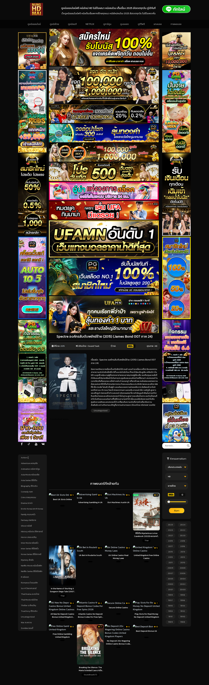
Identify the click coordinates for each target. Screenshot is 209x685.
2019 (170, 540)
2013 (170, 557)
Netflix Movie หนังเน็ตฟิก (31, 565)
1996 (182, 600)
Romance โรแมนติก (29, 582)
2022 (182, 530)
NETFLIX (90, 24)
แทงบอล (158, 24)
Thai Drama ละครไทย (30, 594)
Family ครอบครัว (28, 514)
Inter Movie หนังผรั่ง (29, 542)
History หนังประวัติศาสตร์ (32, 531)
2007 (170, 573)
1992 (182, 611)
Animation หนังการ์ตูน (30, 469)
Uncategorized (28, 616)
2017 (170, 546)
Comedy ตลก (27, 491)
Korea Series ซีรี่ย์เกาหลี (31, 554)
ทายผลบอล (176, 24)
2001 (170, 589)
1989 (170, 621)
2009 (170, 567)
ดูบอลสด (124, 24)
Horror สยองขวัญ (28, 537)
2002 (183, 584)
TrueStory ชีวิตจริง (29, 611)
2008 (183, 567)
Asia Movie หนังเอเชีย (30, 474)
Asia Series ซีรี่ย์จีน (29, 480)
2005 (170, 578)
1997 (170, 600)
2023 (170, 530)
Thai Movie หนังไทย (29, 599)
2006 (183, 573)
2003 (170, 584)
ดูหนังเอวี (72, 24)
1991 (170, 616)
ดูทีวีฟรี (141, 24)
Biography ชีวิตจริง (29, 486)
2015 (62, 346)
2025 (170, 524)
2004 (183, 578)
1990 (182, 616)
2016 (182, 546)
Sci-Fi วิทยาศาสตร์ (29, 588)
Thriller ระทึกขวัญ (28, 605)
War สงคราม (26, 622)
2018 (182, 540)
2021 (170, 535)
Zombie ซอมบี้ (27, 628)
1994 (182, 605)
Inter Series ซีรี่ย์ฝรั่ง (30, 548)
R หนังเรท (25, 577)
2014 (182, 551)
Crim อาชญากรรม (28, 497)
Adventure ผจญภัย (29, 463)
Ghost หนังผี (26, 525)
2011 (170, 562)
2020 (183, 535)
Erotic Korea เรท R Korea (32, 508)
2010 (182, 562)
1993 (170, 611)
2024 (182, 524)
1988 (182, 621)
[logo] (36, 14)
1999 (170, 594)
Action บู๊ (25, 457)
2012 (182, 557)
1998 (182, 594)
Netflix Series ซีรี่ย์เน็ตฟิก (31, 571)
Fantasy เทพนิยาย (28, 520)
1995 (170, 605)
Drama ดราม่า (27, 503)
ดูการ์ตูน (107, 24)
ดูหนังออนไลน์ (34, 24)
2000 (183, 589)
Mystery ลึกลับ (27, 559)
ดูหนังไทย (54, 24)
